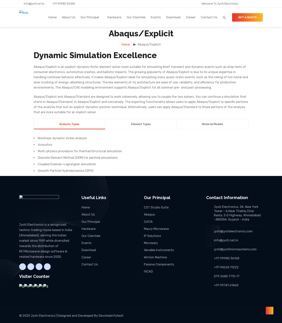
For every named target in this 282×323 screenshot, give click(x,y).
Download (173, 17)
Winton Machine (155, 257)
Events (156, 17)
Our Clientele (136, 17)
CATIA (148, 222)
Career (190, 17)
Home (52, 17)
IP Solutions (152, 236)
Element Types (141, 124)
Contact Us (209, 17)
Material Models (212, 124)
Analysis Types (69, 124)
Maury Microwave (156, 229)
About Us (68, 17)
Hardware (114, 17)
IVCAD (148, 271)
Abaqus (149, 214)
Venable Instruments (159, 250)
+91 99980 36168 (63, 3)
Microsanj (151, 243)
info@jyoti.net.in (33, 3)
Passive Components (159, 264)
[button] (224, 17)
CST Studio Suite (156, 207)
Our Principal (90, 17)
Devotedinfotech (111, 315)
